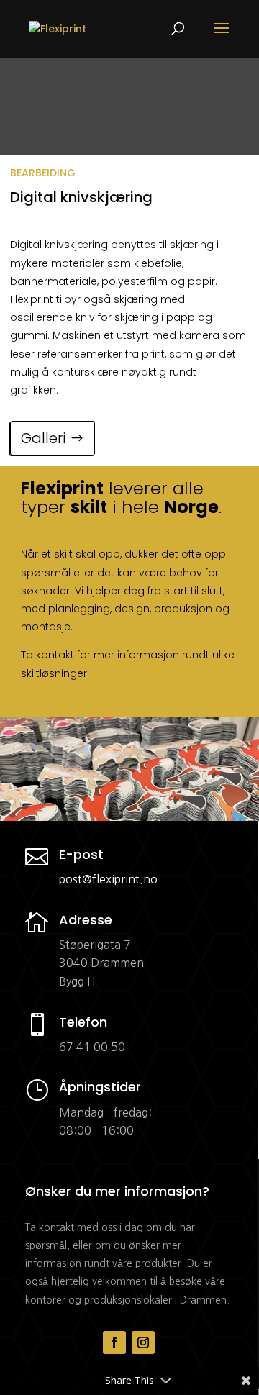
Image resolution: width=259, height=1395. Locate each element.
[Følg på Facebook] (114, 1342)
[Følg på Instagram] (143, 1342)
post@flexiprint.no (108, 879)
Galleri (43, 438)
